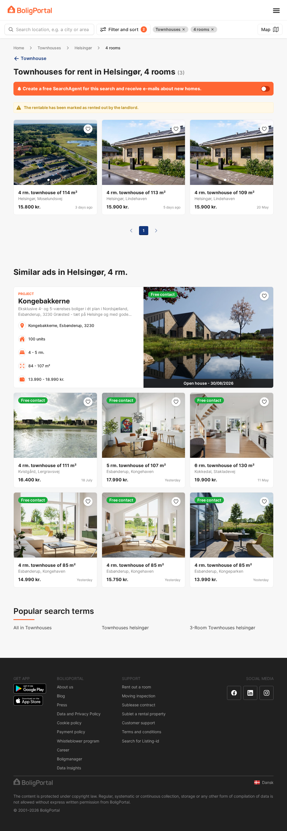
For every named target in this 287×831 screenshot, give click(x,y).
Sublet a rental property (144, 713)
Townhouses (49, 47)
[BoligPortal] (29, 10)
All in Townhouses (32, 627)
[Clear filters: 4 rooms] (212, 29)
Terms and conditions (141, 731)
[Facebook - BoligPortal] (234, 693)
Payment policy (71, 731)
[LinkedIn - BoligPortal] (250, 693)
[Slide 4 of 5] (58, 180)
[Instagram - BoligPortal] (267, 693)
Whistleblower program (78, 741)
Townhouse (33, 58)
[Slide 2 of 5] (52, 180)
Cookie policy (69, 722)
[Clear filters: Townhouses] (184, 29)
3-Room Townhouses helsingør (222, 627)
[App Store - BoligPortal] (28, 700)
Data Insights (69, 767)
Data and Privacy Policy (79, 713)
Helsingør (83, 47)
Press (62, 704)
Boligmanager (69, 758)
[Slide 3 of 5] (55, 180)
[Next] (156, 230)
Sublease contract (138, 704)
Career (63, 750)
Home (18, 47)
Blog (61, 695)
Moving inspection (138, 695)
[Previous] (131, 230)
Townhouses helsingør (125, 627)
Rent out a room (136, 686)
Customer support (138, 722)
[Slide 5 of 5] (62, 180)
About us (65, 686)
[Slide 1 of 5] (48, 180)
